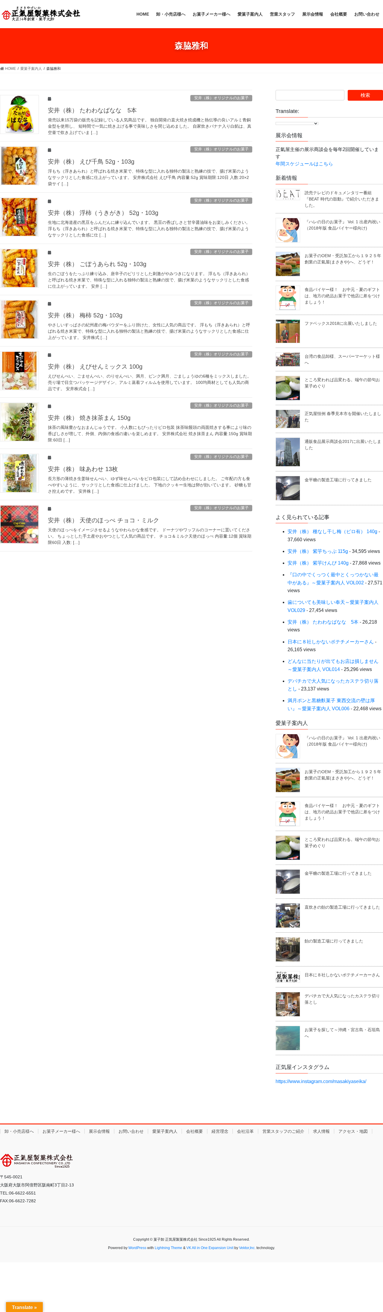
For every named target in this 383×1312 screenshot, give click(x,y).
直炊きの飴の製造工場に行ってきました (342, 907)
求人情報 (321, 1131)
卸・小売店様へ (19, 1131)
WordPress (137, 1248)
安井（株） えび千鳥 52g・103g (91, 161)
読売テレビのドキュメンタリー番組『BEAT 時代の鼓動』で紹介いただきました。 (342, 199)
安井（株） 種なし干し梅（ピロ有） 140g (332, 531)
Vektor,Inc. (247, 1248)
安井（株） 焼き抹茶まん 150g (89, 417)
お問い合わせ (131, 1131)
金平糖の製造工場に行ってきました (338, 479)
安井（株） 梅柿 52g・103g (85, 315)
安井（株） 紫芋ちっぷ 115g (318, 551)
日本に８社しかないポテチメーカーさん (331, 641)
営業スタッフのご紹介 (283, 1131)
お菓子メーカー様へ (61, 1131)
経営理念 (220, 1131)
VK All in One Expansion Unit (209, 1248)
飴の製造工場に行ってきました (334, 941)
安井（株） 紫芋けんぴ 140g (318, 562)
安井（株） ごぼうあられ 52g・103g (97, 264)
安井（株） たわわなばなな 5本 (92, 110)
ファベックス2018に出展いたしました (341, 323)
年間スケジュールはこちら (304, 163)
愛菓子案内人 (164, 1131)
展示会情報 (99, 1131)
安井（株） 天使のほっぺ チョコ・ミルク (103, 520)
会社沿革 (245, 1131)
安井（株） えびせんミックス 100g (95, 366)
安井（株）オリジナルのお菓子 (221, 98)
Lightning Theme (168, 1248)
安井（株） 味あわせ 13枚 (83, 469)
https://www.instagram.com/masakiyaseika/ (321, 1081)
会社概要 (194, 1131)
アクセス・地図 (353, 1131)
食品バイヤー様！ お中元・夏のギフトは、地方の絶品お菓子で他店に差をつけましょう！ (342, 295)
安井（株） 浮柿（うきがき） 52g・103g (103, 212)
